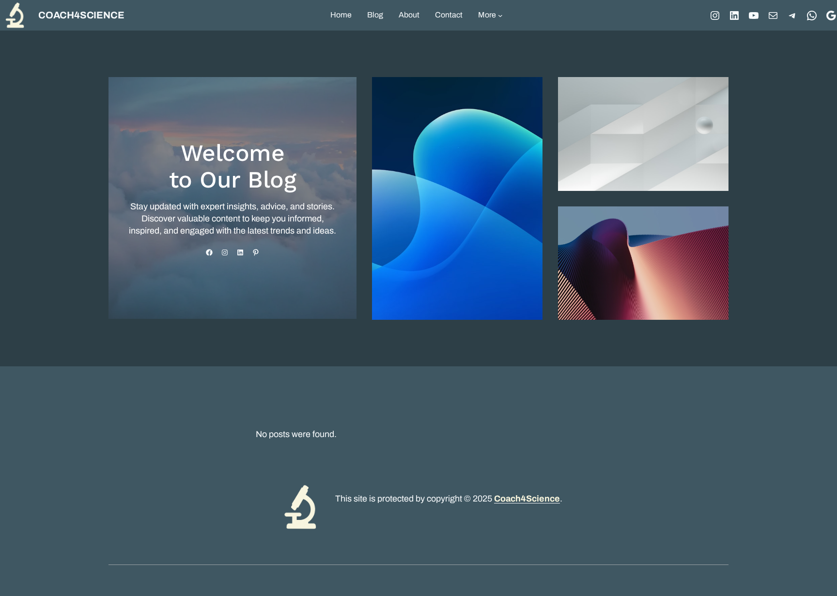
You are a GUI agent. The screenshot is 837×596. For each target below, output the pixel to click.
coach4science (81, 15)
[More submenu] (500, 15)
